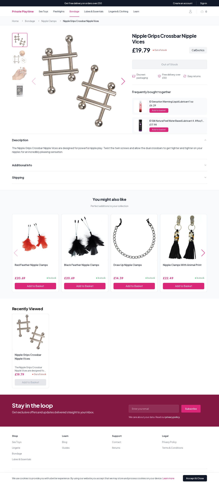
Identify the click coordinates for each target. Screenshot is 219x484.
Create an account (182, 3)
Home (15, 21)
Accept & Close (195, 478)
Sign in (203, 3)
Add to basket (159, 110)
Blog (64, 442)
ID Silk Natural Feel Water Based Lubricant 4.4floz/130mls (179, 120)
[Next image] (123, 81)
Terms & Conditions (172, 447)
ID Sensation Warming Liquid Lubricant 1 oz (171, 101)
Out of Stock (169, 64)
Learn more (168, 478)
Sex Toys (43, 11)
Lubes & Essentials (93, 11)
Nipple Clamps (49, 21)
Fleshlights (58, 11)
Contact (116, 442)
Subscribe (191, 408)
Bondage (74, 11)
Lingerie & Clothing (118, 11)
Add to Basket (35, 286)
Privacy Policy (169, 442)
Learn (136, 11)
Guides (66, 447)
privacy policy (172, 417)
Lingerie (16, 447)
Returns (116, 447)
